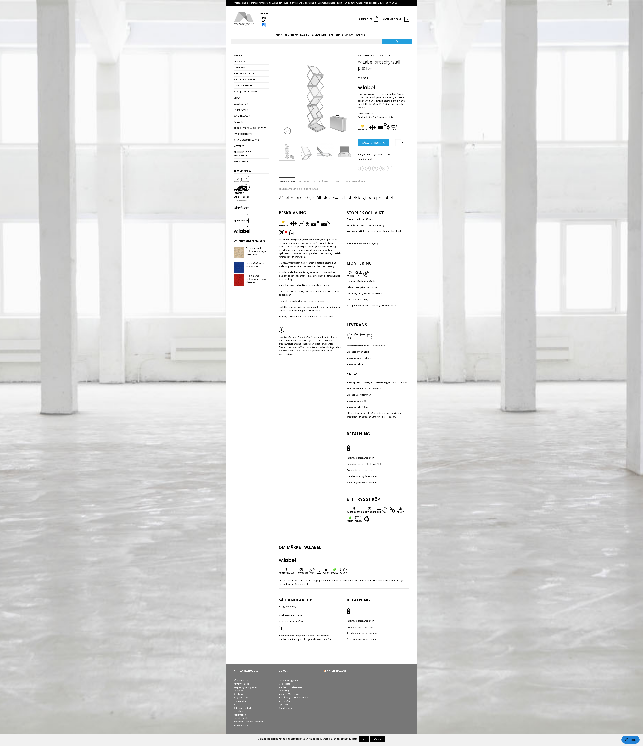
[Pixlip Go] (251, 199)
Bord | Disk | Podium (245, 91)
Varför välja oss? (242, 683)
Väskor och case (243, 133)
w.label (368, 158)
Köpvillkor (238, 711)
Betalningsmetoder (243, 707)
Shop (279, 35)
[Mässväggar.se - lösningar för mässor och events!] (244, 18)
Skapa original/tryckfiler (245, 687)
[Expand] (251, 180)
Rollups (238, 121)
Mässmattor (241, 103)
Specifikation (307, 181)
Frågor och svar (329, 181)
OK (363, 738)
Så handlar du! (241, 680)
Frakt (236, 704)
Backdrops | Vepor (244, 79)
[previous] (282, 95)
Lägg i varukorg (373, 143)
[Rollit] (251, 208)
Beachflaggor (242, 115)
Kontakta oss (285, 707)
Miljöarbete (284, 683)
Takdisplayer (241, 109)
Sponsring (284, 690)
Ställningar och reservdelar (243, 154)
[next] (348, 95)
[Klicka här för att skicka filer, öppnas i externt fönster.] (376, 19)
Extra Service (241, 161)
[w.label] (251, 231)
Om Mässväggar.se (288, 680)
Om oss (360, 35)
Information (287, 181)
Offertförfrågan (354, 181)
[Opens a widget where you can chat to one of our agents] (630, 740)
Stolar (237, 97)
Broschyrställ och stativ (250, 127)
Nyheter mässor (336, 670)
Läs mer (378, 738)
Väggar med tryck (244, 73)
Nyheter (238, 55)
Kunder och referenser (290, 687)
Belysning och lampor (246, 140)
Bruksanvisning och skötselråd (298, 188)
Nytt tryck (239, 146)
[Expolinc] (251, 189)
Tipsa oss (283, 704)
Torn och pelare (243, 85)
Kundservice (319, 35)
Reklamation (240, 714)
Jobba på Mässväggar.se (291, 694)
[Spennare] (251, 221)
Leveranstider (240, 701)
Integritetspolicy (241, 718)
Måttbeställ (241, 67)
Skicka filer (239, 690)
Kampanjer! (291, 35)
